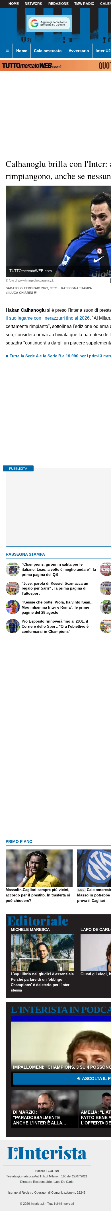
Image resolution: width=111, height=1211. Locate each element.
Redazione (58, 3)
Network (33, 3)
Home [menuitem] (21, 50)
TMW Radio (84, 3)
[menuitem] (7, 51)
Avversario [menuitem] (79, 50)
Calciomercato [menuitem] (48, 50)
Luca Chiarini (21, 292)
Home (14, 3)
